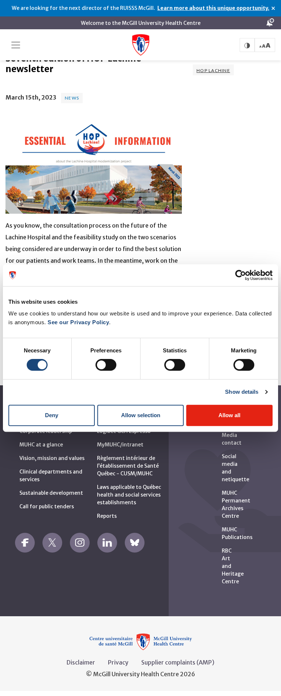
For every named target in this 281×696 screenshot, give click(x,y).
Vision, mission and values (52, 458)
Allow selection (140, 415)
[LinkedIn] (107, 543)
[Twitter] (52, 543)
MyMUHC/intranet (120, 444)
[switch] (105, 365)
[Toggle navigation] (16, 45)
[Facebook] (25, 543)
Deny (51, 415)
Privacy (118, 662)
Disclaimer (81, 662)
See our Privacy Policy (78, 322)
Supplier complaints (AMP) (177, 662)
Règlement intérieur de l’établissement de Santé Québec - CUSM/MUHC (128, 466)
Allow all (229, 415)
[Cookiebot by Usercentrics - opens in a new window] (241, 275)
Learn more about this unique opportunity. (213, 8)
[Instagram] (80, 543)
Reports (107, 516)
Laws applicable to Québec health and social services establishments (129, 495)
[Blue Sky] (135, 543)
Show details (241, 392)
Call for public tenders (46, 506)
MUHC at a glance (41, 444)
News (72, 98)
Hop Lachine (213, 70)
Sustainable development (51, 493)
